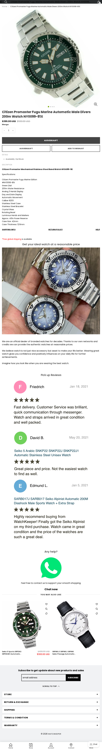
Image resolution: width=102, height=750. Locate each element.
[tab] (51, 694)
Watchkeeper (54, 734)
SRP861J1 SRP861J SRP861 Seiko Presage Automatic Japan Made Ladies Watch (64, 652)
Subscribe (73, 677)
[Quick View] (46, 609)
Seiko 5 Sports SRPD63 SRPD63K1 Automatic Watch (11, 652)
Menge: (5, 124)
